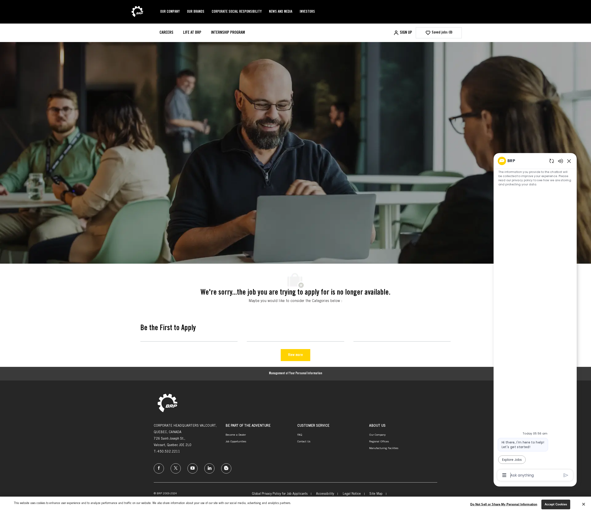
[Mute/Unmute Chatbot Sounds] (560, 160)
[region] (535, 317)
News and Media (280, 12)
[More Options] (504, 475)
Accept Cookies (556, 504)
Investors (307, 12)
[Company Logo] (137, 12)
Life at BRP (192, 33)
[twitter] (176, 468)
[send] (566, 475)
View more (295, 355)
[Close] (584, 504)
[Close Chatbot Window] (569, 161)
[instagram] (192, 468)
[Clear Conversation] (551, 161)
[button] (402, 32)
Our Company (170, 12)
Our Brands (195, 12)
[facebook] (159, 468)
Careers (166, 33)
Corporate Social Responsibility (237, 12)
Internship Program (228, 33)
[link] (167, 403)
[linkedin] (209, 468)
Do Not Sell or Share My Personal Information (503, 504)
